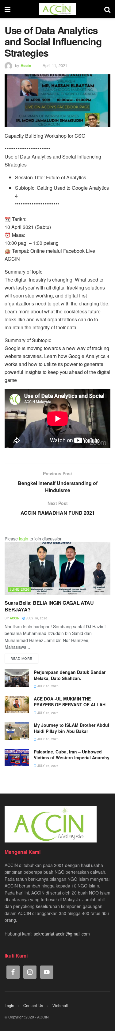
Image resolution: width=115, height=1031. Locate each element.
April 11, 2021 (55, 65)
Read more (21, 658)
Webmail (60, 1005)
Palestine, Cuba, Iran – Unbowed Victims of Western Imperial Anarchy (71, 755)
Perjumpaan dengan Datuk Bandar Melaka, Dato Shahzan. (69, 675)
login (23, 539)
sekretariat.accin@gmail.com (62, 934)
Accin (26, 65)
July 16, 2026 (36, 618)
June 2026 (19, 589)
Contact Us (33, 1005)
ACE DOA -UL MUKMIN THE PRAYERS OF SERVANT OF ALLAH (69, 702)
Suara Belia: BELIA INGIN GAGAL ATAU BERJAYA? (49, 606)
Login (9, 1005)
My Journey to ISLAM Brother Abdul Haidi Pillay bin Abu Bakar (71, 728)
